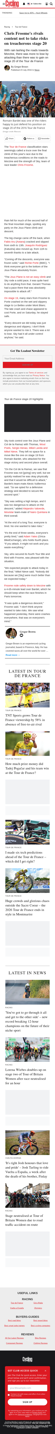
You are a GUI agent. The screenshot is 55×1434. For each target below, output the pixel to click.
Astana (21, 241)
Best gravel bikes (40, 1320)
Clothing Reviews (41, 1343)
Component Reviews (14, 1343)
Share (11, 139)
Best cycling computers (40, 1326)
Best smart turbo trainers (14, 1326)
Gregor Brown (21, 67)
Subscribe (37, 4)
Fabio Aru (9, 241)
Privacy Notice (39, 375)
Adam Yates (30, 536)
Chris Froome (25, 165)
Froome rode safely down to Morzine (24, 585)
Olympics (38, 1308)
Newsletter (45, 139)
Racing (7, 27)
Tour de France (21, 27)
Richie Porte (32, 263)
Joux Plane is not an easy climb (28, 276)
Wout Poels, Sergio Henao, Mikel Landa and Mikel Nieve (26, 448)
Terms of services (36, 373)
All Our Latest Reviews (14, 1338)
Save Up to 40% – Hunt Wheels (33, 13)
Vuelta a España (17, 1308)
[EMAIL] (22, 635)
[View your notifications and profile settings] (24, 4)
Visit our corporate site (41, 1423)
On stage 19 (11, 298)
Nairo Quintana (38, 512)
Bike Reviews (40, 1338)
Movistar (9, 512)
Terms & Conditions (25, 1414)
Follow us (30, 139)
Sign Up (27, 1402)
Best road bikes (14, 1320)
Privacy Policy (37, 1412)
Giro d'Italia (38, 1303)
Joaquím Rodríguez (36, 245)
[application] (27, 417)
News (37, 70)
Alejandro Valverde (33, 508)
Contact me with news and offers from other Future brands (28, 1395)
